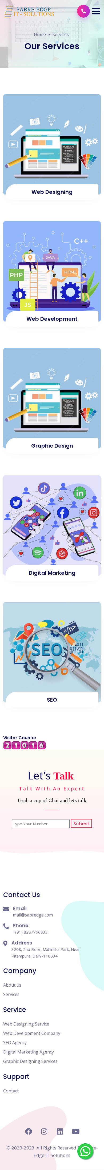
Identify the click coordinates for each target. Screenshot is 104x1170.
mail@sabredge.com (33, 915)
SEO (52, 699)
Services (61, 34)
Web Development (52, 319)
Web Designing (52, 192)
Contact (11, 1091)
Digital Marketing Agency (28, 1052)
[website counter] (24, 745)
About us (12, 985)
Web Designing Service (26, 1024)
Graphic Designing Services (30, 1061)
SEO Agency (15, 1043)
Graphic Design (52, 445)
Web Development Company (31, 1033)
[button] (96, 11)
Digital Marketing (52, 573)
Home (40, 34)
